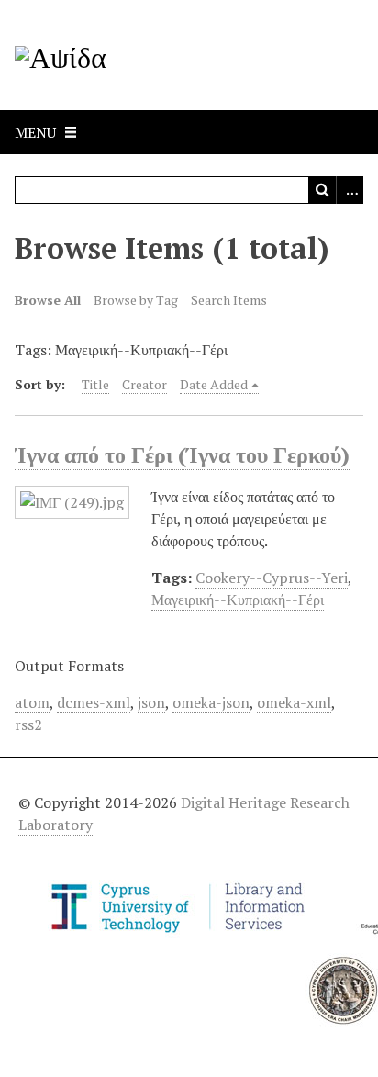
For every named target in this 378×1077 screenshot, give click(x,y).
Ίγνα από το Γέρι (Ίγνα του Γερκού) (182, 454)
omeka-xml (294, 702)
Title (95, 384)
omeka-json (211, 702)
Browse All (48, 300)
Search (322, 190)
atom (32, 702)
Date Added (214, 384)
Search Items (229, 300)
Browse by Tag (136, 300)
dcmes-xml (93, 702)
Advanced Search (349, 190)
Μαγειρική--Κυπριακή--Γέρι (237, 599)
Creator (144, 384)
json (151, 702)
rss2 (28, 724)
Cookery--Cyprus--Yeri (271, 577)
